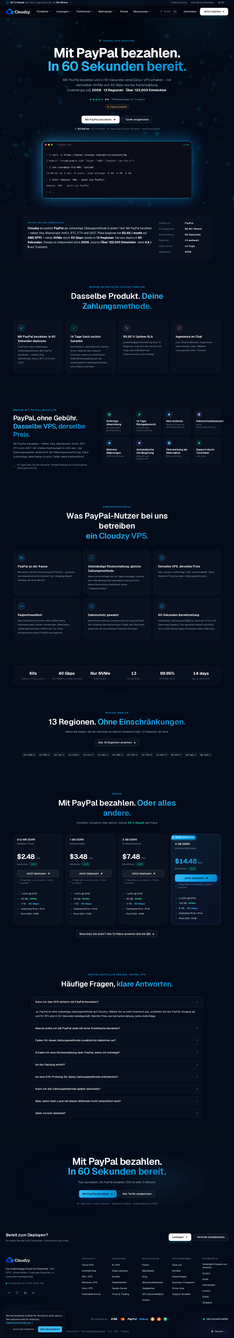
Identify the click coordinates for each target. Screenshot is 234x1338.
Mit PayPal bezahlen (98, 119)
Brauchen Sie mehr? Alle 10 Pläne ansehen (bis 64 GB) (115, 934)
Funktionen (83, 11)
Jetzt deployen (36, 873)
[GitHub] (17, 1292)
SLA (110, 1331)
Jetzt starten (212, 11)
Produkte (42, 11)
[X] (9, 1292)
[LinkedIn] (25, 1292)
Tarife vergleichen (137, 119)
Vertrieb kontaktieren (202, 2)
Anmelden (190, 11)
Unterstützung (179, 2)
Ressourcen (140, 11)
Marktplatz (105, 11)
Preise (124, 11)
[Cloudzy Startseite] (18, 11)
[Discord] (33, 1292)
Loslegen (178, 1237)
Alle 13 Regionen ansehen (115, 742)
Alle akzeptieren (50, 1329)
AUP (116, 1331)
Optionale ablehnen (23, 1329)
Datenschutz (72, 1331)
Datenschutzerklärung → (19, 1322)
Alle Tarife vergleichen (137, 1193)
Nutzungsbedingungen (93, 1331)
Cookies (125, 1331)
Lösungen (62, 11)
